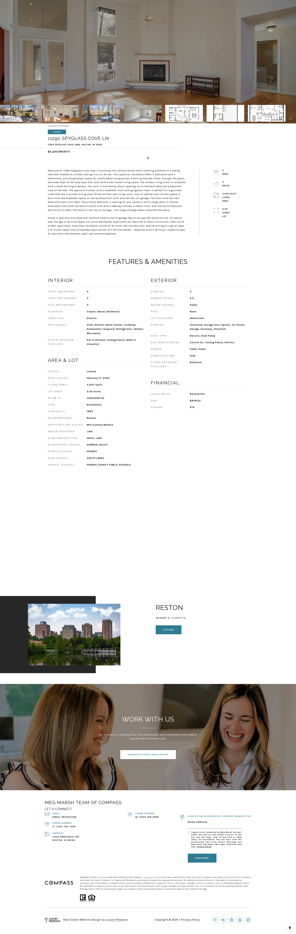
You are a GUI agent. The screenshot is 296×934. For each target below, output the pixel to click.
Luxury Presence (116, 919)
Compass (148, 877)
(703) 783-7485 (66, 826)
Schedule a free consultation (148, 754)
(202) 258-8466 (149, 817)
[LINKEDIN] (223, 920)
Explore (168, 629)
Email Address (198, 821)
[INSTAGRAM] (215, 920)
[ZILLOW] (240, 920)
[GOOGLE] (231, 920)
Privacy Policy (204, 847)
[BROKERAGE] (248, 920)
